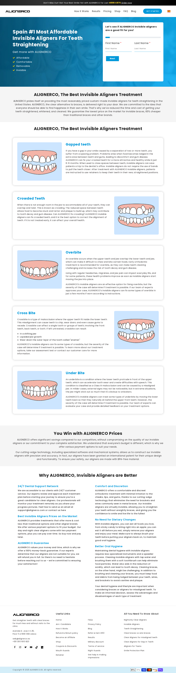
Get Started (152, 11)
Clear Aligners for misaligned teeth (140, 637)
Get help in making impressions (97, 656)
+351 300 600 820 (21, 641)
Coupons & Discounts (66, 646)
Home (59, 620)
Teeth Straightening (133, 628)
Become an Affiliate (65, 637)
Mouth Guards (62, 650)
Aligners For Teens (132, 646)
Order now (126, 2)
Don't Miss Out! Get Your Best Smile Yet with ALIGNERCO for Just (82, 2)
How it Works (62, 628)
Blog (90, 628)
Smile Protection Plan (134, 650)
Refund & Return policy (67, 633)
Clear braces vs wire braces (137, 633)
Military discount (96, 641)
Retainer (60, 655)
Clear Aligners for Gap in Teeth (139, 641)
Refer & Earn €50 (96, 633)
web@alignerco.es (21, 638)
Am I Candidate (63, 624)
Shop (58, 641)
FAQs (90, 620)
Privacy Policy (94, 624)
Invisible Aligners (132, 624)
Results (91, 637)
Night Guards (94, 650)
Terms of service (96, 646)
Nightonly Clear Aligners (135, 620)
